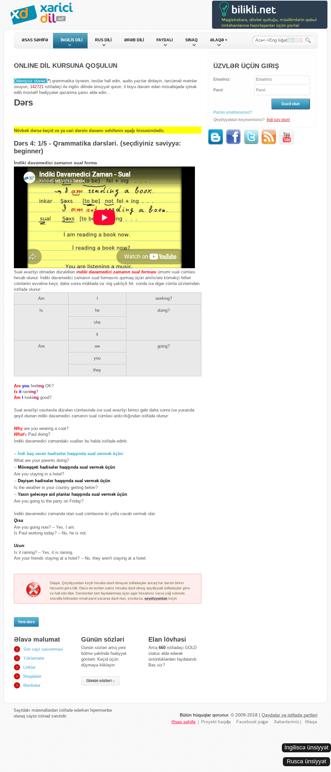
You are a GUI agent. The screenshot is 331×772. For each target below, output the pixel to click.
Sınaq (191, 40)
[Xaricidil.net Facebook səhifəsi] (234, 131)
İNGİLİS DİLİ (71, 40)
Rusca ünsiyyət (306, 761)
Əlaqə (311, 721)
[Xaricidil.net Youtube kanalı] (287, 131)
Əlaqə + (218, 40)
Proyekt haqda (216, 721)
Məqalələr (32, 676)
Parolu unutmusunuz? (232, 112)
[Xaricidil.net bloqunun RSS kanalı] (269, 131)
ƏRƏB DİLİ (134, 40)
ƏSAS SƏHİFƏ (35, 40)
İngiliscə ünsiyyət (306, 747)
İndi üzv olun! (278, 119)
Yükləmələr (33, 658)
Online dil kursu (46, 15)
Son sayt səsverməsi (43, 649)
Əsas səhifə (183, 721)
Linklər (29, 667)
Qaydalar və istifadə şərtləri (289, 714)
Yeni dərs (26, 622)
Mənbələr (31, 685)
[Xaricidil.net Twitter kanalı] (251, 131)
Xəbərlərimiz (286, 721)
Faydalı (164, 40)
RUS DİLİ (103, 40)
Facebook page (252, 721)
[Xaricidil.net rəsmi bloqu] (216, 131)
